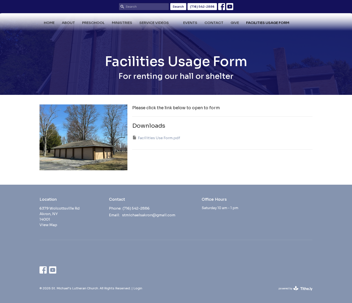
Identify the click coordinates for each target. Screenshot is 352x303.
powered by (293, 292)
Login (137, 288)
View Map (48, 225)
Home (49, 22)
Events (190, 22)
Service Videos (154, 22)
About (68, 22)
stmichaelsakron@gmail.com (148, 215)
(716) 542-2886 (202, 7)
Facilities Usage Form (267, 22)
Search (178, 7)
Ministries (122, 22)
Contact (213, 22)
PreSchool (93, 22)
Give (235, 22)
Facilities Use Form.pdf (159, 138)
